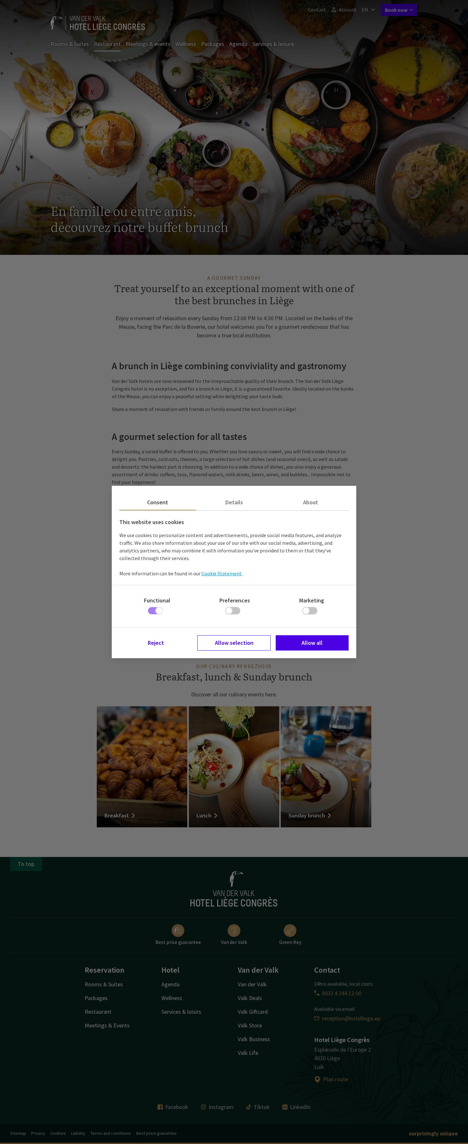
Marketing (311, 600)
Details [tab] (234, 502)
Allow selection (234, 642)
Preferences (234, 600)
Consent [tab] (157, 502)
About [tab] (310, 502)
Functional (157, 600)
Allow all (312, 642)
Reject (156, 642)
